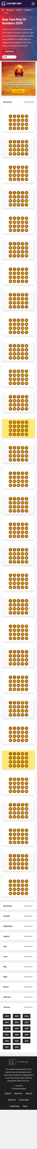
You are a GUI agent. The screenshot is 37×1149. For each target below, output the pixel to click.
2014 (7, 1041)
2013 (17, 1041)
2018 (26, 1028)
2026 (7, 1016)
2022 (17, 1022)
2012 (26, 1041)
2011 (7, 1047)
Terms (25, 1106)
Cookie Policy (15, 1106)
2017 (7, 1035)
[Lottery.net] (11, 5)
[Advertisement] (18, 1129)
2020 (7, 1028)
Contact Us (18, 1093)
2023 (7, 1022)
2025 (17, 1016)
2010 (17, 1047)
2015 (26, 1035)
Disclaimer (12, 1100)
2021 (26, 1022)
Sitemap (8, 1093)
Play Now (18, 91)
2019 (17, 1028)
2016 (17, 1035)
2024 (26, 1016)
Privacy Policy (24, 1100)
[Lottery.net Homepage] (3, 10)
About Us (28, 1093)
